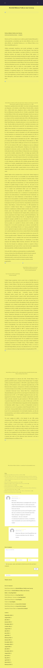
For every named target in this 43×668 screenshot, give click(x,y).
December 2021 (8, 624)
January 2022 (8, 622)
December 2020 (8, 642)
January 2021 (8, 640)
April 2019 (7, 660)
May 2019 (7, 657)
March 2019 (7, 662)
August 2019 (7, 653)
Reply (19, 498)
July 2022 (7, 619)
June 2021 (7, 633)
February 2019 (8, 664)
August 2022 (7, 617)
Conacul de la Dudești (21, 604)
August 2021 (7, 628)
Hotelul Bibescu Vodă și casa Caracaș (24, 588)
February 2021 (8, 637)
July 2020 (7, 648)
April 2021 (7, 635)
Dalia (6, 593)
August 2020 (7, 646)
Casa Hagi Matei (12, 593)
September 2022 (8, 615)
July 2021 (7, 631)
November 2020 (8, 644)
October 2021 (8, 626)
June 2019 (7, 655)
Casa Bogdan (19, 599)
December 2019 (8, 651)
